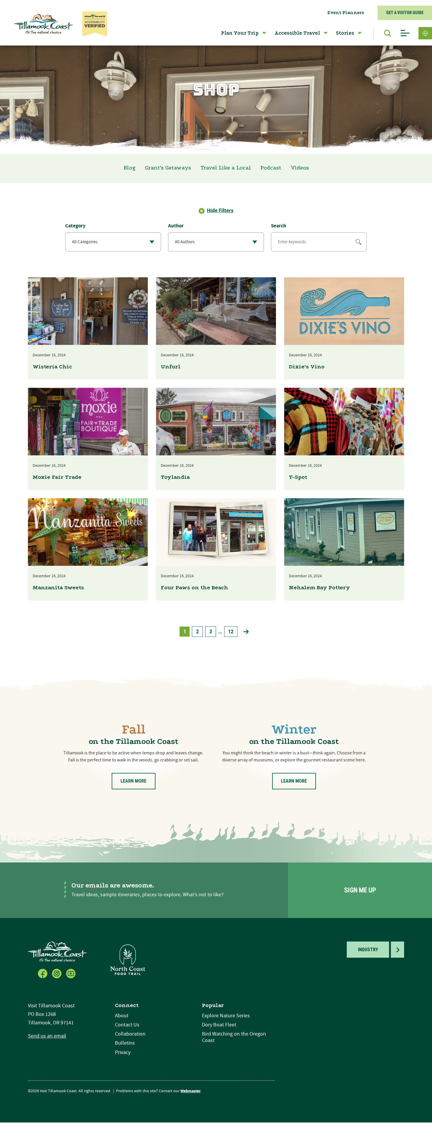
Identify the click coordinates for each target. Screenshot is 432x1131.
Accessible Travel (297, 33)
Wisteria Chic (52, 366)
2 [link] (197, 631)
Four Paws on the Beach (194, 587)
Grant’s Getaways (168, 168)
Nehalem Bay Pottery (319, 587)
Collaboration (130, 1034)
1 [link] (184, 631)
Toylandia (175, 477)
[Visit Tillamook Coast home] (57, 951)
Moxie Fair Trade (57, 477)
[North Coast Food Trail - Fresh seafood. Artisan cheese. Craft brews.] (127, 959)
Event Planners (345, 12)
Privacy (122, 1052)
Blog (129, 168)
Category (75, 225)
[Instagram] (57, 973)
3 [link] (210, 631)
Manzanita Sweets (58, 587)
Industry (368, 949)
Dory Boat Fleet (219, 1024)
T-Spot (298, 477)
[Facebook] (43, 973)
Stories (345, 33)
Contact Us (127, 1024)
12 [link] (230, 631)
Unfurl (170, 366)
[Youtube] (71, 973)
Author (176, 225)
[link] (246, 632)
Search (278, 225)
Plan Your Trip (240, 33)
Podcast (270, 168)
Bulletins (125, 1043)
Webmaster (190, 1091)
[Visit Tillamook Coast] (43, 24)
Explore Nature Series (226, 1015)
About (121, 1015)
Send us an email (47, 1036)
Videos (300, 168)
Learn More (133, 781)
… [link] (220, 631)
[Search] (384, 33)
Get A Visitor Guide (404, 12)
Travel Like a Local (225, 168)
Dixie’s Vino (306, 366)
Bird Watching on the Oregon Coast (234, 1037)
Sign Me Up (360, 890)
